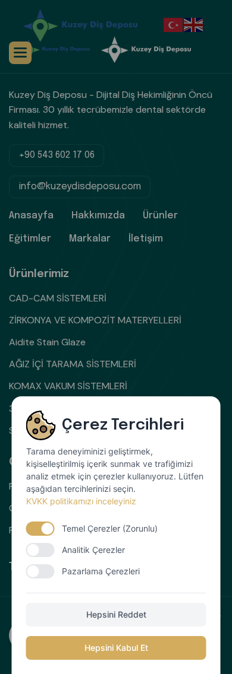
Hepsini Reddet (116, 614)
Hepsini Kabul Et (116, 648)
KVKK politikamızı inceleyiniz (81, 501)
